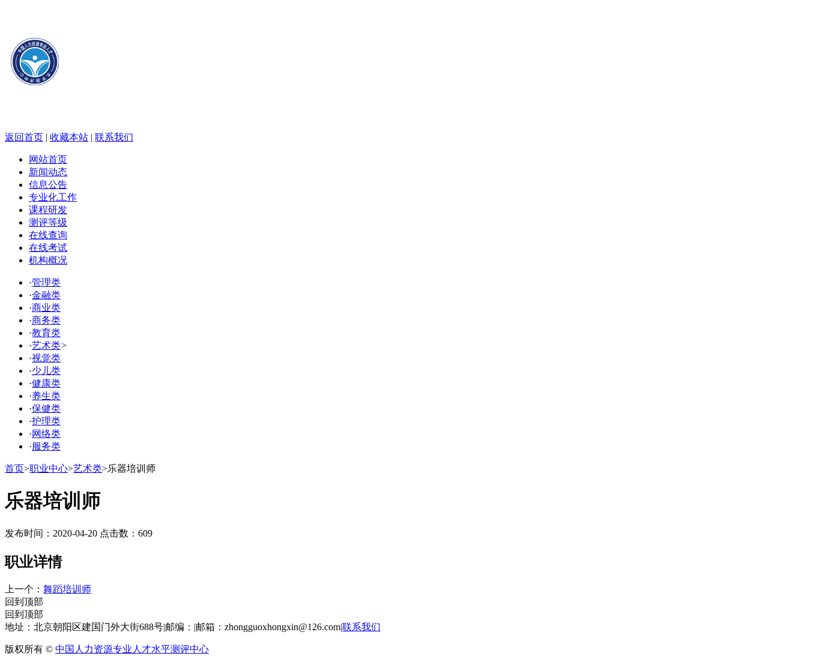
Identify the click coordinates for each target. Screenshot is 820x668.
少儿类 (46, 371)
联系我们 (114, 137)
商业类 (46, 307)
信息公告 (48, 184)
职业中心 (48, 468)
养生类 (46, 396)
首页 (14, 468)
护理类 (46, 421)
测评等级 (48, 222)
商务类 (46, 320)
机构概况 (48, 260)
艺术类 (46, 345)
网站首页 (48, 159)
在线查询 (48, 235)
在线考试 (48, 247)
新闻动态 (48, 172)
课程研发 (48, 210)
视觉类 (46, 358)
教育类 (46, 333)
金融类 (46, 295)
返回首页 (24, 137)
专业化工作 (53, 197)
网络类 (46, 434)
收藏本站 (69, 137)
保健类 (46, 408)
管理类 (46, 282)
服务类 (46, 446)
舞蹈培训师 (67, 589)
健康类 (46, 383)
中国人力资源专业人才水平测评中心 (132, 649)
